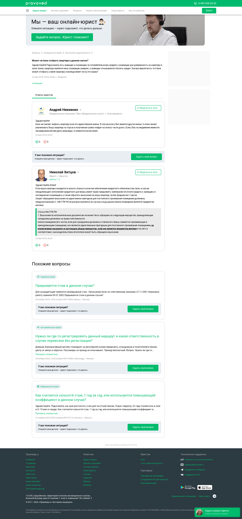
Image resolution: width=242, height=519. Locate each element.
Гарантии (87, 478)
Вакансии (30, 467)
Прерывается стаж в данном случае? (64, 286)
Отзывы (87, 474)
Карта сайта (204, 496)
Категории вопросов (35, 489)
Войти (209, 10)
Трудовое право (47, 277)
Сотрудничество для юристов (154, 479)
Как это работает (137, 11)
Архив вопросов (33, 485)
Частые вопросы (91, 467)
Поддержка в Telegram (195, 470)
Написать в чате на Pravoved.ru (199, 459)
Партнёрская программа (152, 476)
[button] (217, 512)
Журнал (86, 481)
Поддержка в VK (192, 475)
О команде (31, 463)
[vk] (214, 496)
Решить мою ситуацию (96, 11)
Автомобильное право (50, 327)
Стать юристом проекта (152, 463)
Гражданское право (53, 53)
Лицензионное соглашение (183, 496)
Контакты (30, 470)
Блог (143, 459)
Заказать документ (60, 11)
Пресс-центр (31, 478)
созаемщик (37, 83)
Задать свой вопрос (146, 156)
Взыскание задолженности (77, 53)
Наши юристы (117, 11)
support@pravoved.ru (194, 465)
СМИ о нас (30, 474)
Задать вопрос (39, 11)
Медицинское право (49, 386)
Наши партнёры (33, 481)
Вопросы (77, 11)
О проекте (30, 459)
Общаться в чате (148, 108)
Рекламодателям (148, 483)
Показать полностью (46, 354)
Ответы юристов (44, 95)
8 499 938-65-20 (207, 3)
